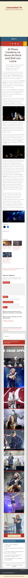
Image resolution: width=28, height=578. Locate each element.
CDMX (19, 268)
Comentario (6, 282)
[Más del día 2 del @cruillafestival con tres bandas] (14, 481)
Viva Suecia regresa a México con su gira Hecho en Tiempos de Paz (13, 555)
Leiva (15, 269)
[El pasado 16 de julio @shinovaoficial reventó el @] (14, 377)
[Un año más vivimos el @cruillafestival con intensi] (14, 398)
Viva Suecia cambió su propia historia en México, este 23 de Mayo (14, 552)
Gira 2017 (11, 269)
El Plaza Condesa (6, 269)
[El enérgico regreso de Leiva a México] (7, 243)
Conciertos (9, 268)
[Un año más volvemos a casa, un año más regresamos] (14, 523)
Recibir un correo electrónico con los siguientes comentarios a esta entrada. (12, 312)
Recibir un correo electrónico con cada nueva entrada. (12, 317)
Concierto (22, 268)
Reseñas (12, 268)
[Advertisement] (14, 24)
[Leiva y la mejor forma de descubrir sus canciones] (17, 243)
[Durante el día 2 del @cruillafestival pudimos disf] (14, 502)
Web (4, 307)
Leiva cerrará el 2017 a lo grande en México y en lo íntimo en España (7, 260)
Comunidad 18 (14, 7)
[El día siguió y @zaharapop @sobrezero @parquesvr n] (14, 440)
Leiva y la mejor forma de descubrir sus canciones (17, 248)
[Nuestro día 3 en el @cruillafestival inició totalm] (14, 461)
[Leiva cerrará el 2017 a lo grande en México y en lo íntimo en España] (7, 254)
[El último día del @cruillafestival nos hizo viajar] (14, 419)
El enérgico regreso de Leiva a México (7, 247)
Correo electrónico (8, 302)
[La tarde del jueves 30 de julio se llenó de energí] (14, 356)
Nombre (5, 296)
